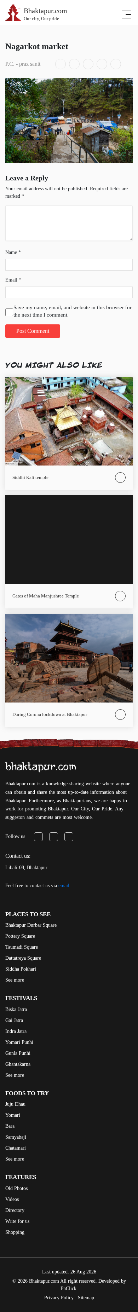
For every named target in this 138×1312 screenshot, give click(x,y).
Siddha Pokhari (20, 969)
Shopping (14, 1232)
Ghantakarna (17, 1064)
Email (13, 280)
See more (14, 980)
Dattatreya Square (23, 958)
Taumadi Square (21, 947)
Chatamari (15, 1148)
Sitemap (86, 1297)
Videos (12, 1199)
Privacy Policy (59, 1297)
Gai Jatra (14, 1020)
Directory (14, 1210)
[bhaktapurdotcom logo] (40, 767)
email (63, 885)
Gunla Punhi (17, 1053)
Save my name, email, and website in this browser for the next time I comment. (72, 311)
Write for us (17, 1221)
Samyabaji (15, 1137)
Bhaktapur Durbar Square (31, 925)
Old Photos (16, 1188)
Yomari (12, 1115)
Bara (10, 1126)
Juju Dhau (15, 1104)
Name (13, 252)
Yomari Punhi (19, 1042)
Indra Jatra (16, 1031)
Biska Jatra (16, 1009)
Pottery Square (20, 936)
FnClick (68, 1288)
